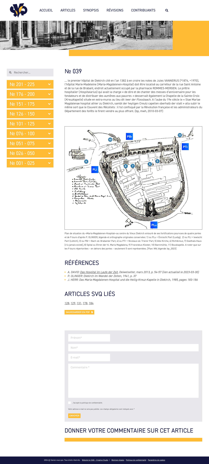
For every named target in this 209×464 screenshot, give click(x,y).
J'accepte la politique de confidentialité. (88, 403)
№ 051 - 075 (22, 143)
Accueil (46, 10)
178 (85, 303)
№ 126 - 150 (22, 114)
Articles (67, 10)
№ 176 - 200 (22, 94)
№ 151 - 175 (22, 104)
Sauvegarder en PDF (78, 312)
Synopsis (91, 10)
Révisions (115, 10)
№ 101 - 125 (22, 124)
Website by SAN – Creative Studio (95, 460)
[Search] (168, 10)
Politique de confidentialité (136, 460)
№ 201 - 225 (22, 84)
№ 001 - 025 (22, 163)
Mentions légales (118, 460)
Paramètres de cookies (156, 460)
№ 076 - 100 (22, 133)
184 (91, 303)
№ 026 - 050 (22, 153)
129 (73, 303)
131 (79, 303)
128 (67, 303)
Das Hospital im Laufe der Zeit (99, 272)
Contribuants (143, 10)
